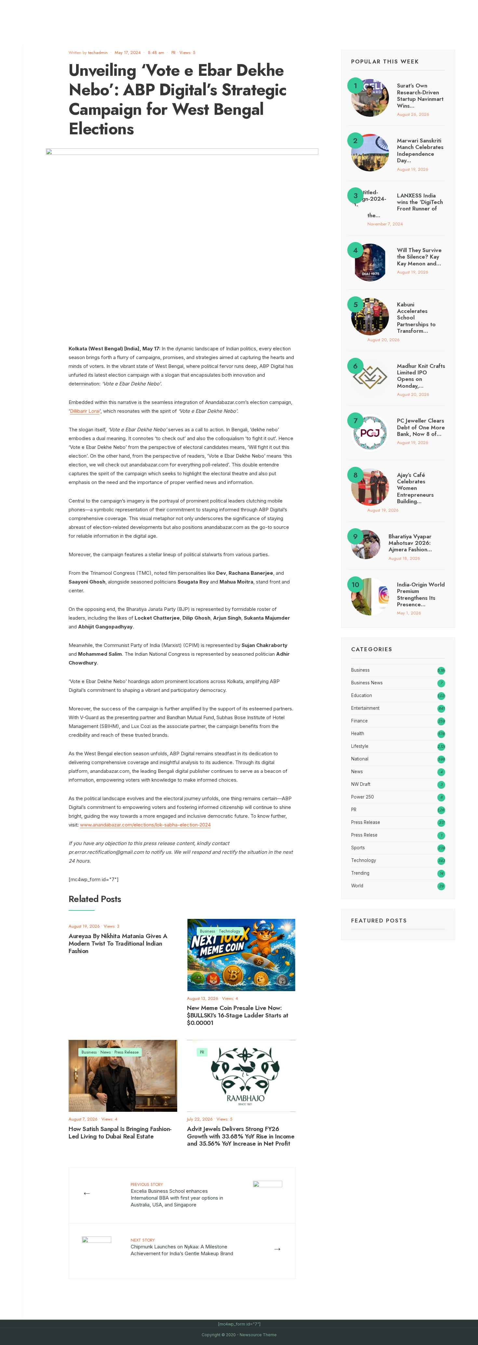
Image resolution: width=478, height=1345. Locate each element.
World (357, 885)
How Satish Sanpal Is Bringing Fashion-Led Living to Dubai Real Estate (120, 1132)
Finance (359, 720)
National (359, 758)
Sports (358, 847)
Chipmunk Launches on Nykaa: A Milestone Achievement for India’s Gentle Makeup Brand (182, 1247)
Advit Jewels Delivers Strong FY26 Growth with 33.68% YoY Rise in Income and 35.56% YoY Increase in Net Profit (240, 1136)
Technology (229, 931)
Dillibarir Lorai (85, 411)
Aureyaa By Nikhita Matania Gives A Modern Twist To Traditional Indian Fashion (118, 943)
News (105, 1052)
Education (361, 695)
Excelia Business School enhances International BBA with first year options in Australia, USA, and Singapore (177, 1194)
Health (357, 733)
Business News (367, 682)
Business (207, 931)
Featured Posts (379, 920)
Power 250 (362, 797)
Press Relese (364, 835)
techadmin (98, 52)
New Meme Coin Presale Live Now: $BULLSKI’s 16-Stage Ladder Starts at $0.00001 (237, 1015)
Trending (360, 873)
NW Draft (360, 784)
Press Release (126, 1052)
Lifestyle (359, 746)
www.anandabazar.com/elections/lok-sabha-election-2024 (145, 825)
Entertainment (365, 708)
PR (173, 52)
